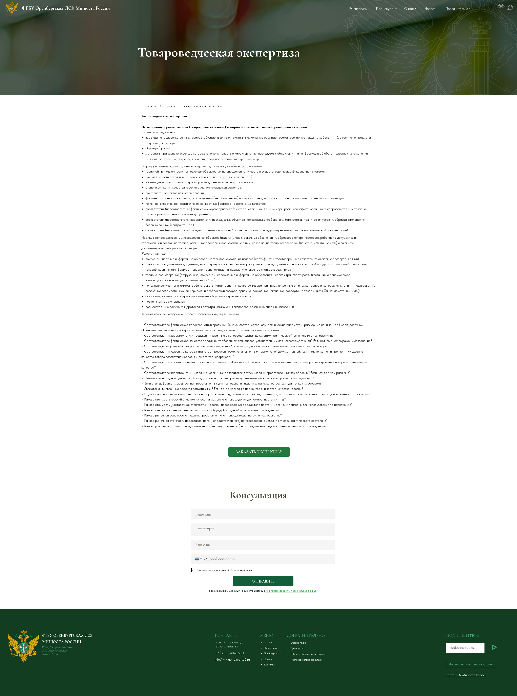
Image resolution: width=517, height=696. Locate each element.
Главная (146, 106)
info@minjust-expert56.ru (232, 659)
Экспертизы (167, 106)
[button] (259, 452)
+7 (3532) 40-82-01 (229, 653)
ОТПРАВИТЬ (263, 581)
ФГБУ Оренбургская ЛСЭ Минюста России (66, 8)
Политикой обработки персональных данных (290, 590)
